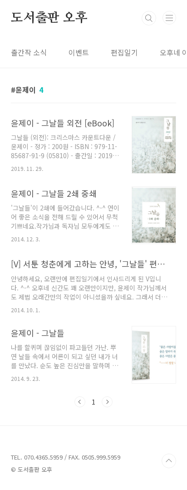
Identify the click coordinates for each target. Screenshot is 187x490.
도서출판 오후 (49, 18)
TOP (169, 461)
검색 (149, 18)
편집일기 (124, 52)
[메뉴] (169, 18)
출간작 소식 (29, 52)
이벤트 (79, 52)
